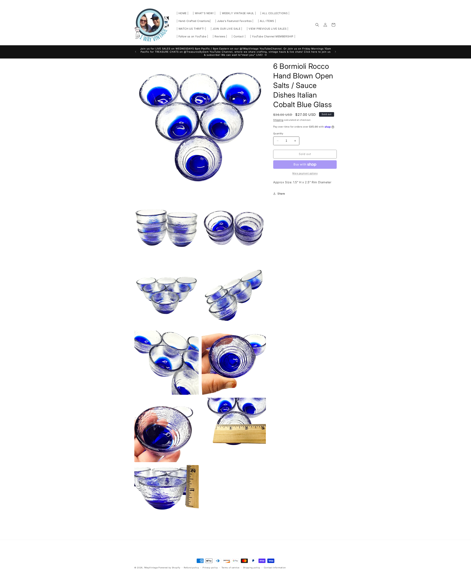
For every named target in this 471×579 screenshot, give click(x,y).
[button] (317, 25)
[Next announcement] (335, 51)
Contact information (275, 567)
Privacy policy (210, 567)
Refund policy (191, 567)
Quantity (278, 133)
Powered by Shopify (169, 567)
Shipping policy (251, 567)
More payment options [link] (305, 173)
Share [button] (281, 193)
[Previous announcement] (136, 51)
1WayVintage (151, 567)
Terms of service (230, 567)
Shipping (278, 120)
